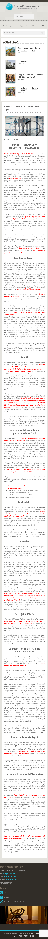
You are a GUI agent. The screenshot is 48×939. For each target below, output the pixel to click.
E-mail (5, 892)
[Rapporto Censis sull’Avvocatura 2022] (24, 126)
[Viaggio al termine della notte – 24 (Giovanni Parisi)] (10, 78)
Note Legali (35, 933)
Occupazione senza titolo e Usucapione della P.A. (29, 49)
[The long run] (10, 64)
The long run (23, 61)
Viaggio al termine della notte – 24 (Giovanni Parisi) (30, 75)
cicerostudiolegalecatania (13, 901)
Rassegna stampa (11, 26)
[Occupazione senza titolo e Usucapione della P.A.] (10, 51)
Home (3, 26)
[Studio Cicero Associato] (23, 10)
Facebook (6, 897)
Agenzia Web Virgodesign (24, 936)
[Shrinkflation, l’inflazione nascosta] (10, 91)
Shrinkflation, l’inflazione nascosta (28, 89)
